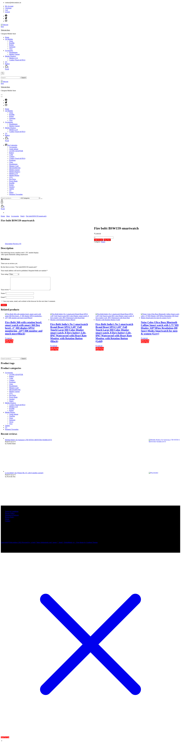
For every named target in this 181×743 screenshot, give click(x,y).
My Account (9, 6)
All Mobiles (9, 39)
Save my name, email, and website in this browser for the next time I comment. (29, 301)
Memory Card (14, 166)
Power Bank (13, 181)
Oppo (11, 41)
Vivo (10, 49)
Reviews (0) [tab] (17, 244)
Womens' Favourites (16, 194)
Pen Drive (12, 179)
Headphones (13, 52)
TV (6, 62)
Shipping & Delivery (12, 515)
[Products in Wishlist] (2, 203)
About (7, 519)
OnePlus (12, 416)
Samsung (12, 47)
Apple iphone (13, 149)
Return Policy (9, 517)
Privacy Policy (10, 513)
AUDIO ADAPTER (16, 151)
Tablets (11, 189)
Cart (6, 10)
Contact (7, 521)
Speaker (12, 187)
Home (7, 37)
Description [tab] (9, 244)
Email (3, 297)
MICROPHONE (15, 168)
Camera (11, 156)
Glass (11, 162)
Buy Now (107, 240)
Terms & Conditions (11, 511)
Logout (7, 12)
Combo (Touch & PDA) (17, 60)
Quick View (9, 342)
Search (23, 358)
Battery (7, 64)
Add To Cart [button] (5, 737)
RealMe (11, 43)
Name (3, 293)
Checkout (8, 8)
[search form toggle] (2, 73)
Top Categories (12, 145)
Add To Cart (98, 240)
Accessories (9, 50)
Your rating (5, 274)
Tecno (11, 422)
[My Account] (2, 201)
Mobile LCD (13, 58)
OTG (11, 177)
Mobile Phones (14, 175)
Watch (11, 192)
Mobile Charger (14, 54)
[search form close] (2, 80)
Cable (11, 155)
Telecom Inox (5, 30)
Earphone (12, 160)
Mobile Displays (10, 56)
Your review (5, 290)
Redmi (11, 45)
